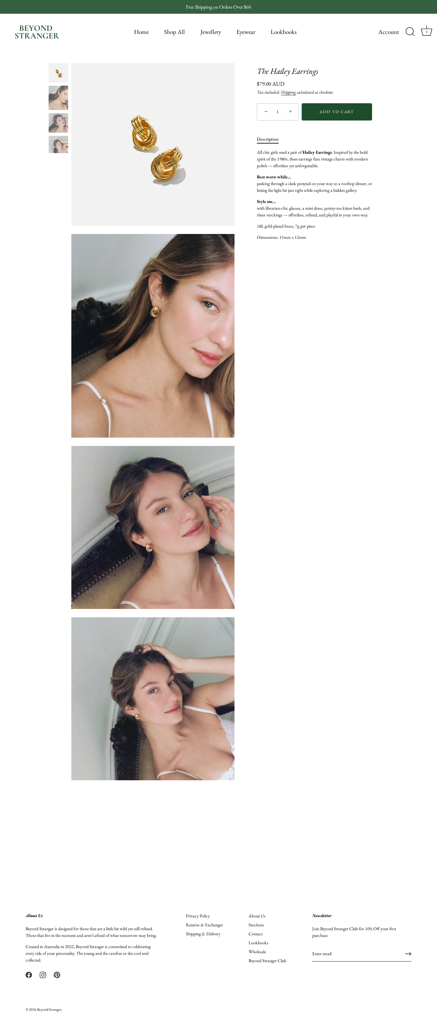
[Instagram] (43, 974)
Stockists (256, 925)
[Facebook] (29, 974)
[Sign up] (408, 954)
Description (268, 139)
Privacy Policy (198, 916)
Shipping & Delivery (203, 934)
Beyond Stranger (49, 1009)
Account (388, 31)
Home (141, 32)
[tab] (271, 139)
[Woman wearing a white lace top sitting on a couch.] (58, 123)
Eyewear (245, 32)
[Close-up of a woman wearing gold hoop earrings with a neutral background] (58, 97)
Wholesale (257, 951)
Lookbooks (284, 32)
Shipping (288, 92)
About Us (257, 916)
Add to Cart (337, 111)
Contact (256, 934)
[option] (58, 73)
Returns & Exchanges (204, 925)
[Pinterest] (57, 974)
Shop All (174, 32)
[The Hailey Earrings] (58, 73)
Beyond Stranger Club (267, 960)
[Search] (410, 32)
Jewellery (211, 32)
